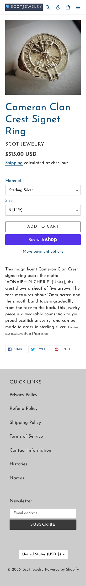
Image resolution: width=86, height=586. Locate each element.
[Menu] (78, 7)
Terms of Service (26, 436)
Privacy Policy (23, 395)
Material (13, 181)
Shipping (14, 163)
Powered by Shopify (62, 570)
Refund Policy (24, 408)
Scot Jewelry (33, 570)
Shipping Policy (25, 423)
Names (17, 478)
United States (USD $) (41, 554)
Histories (18, 464)
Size (9, 201)
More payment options (43, 252)
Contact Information (30, 450)
